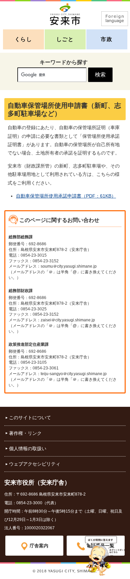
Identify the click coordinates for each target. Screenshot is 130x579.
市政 (106, 39)
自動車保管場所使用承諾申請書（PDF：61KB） (66, 196)
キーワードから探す (64, 62)
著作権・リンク (25, 433)
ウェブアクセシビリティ (34, 464)
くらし (23, 39)
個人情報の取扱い (27, 448)
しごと (65, 39)
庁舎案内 (39, 545)
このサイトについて (30, 417)
